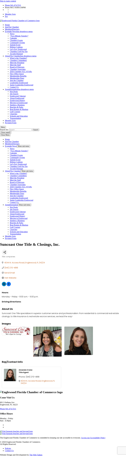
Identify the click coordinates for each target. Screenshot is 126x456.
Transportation (15, 118)
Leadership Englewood (19, 83)
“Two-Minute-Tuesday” (19, 36)
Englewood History (17, 100)
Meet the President (17, 63)
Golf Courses (15, 112)
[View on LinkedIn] (4, 285)
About (20, 56)
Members (12, 29)
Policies (8, 448)
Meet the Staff (15, 65)
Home (7, 25)
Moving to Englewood (18, 103)
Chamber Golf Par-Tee (19, 51)
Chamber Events (16, 40)
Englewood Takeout (18, 96)
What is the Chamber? (18, 58)
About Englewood (17, 98)
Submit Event (15, 45)
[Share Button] (4, 252)
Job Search (14, 94)
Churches (13, 114)
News (12, 34)
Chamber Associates (18, 69)
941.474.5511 (13, 5)
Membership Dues (17, 78)
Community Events (17, 43)
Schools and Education (19, 116)
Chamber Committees (18, 60)
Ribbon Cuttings (16, 47)
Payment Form (10, 123)
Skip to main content (8, 1)
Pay (6, 16)
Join (12, 27)
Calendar (13, 38)
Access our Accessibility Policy (93, 438)
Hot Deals (14, 92)
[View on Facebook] (9, 285)
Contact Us (14, 87)
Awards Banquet (16, 54)
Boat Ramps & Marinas (19, 109)
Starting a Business (17, 105)
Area (19, 89)
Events (19, 31)
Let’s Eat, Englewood (18, 49)
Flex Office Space (17, 74)
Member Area (10, 14)
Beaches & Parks (16, 107)
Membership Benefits (18, 76)
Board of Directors (17, 67)
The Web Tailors (35, 455)
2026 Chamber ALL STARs (21, 71)
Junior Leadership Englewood (21, 85)
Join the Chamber (17, 80)
